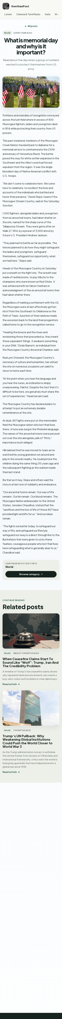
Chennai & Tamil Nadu (28, 14)
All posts (32, 26)
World (7, 33)
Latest (8, 14)
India (47, 14)
